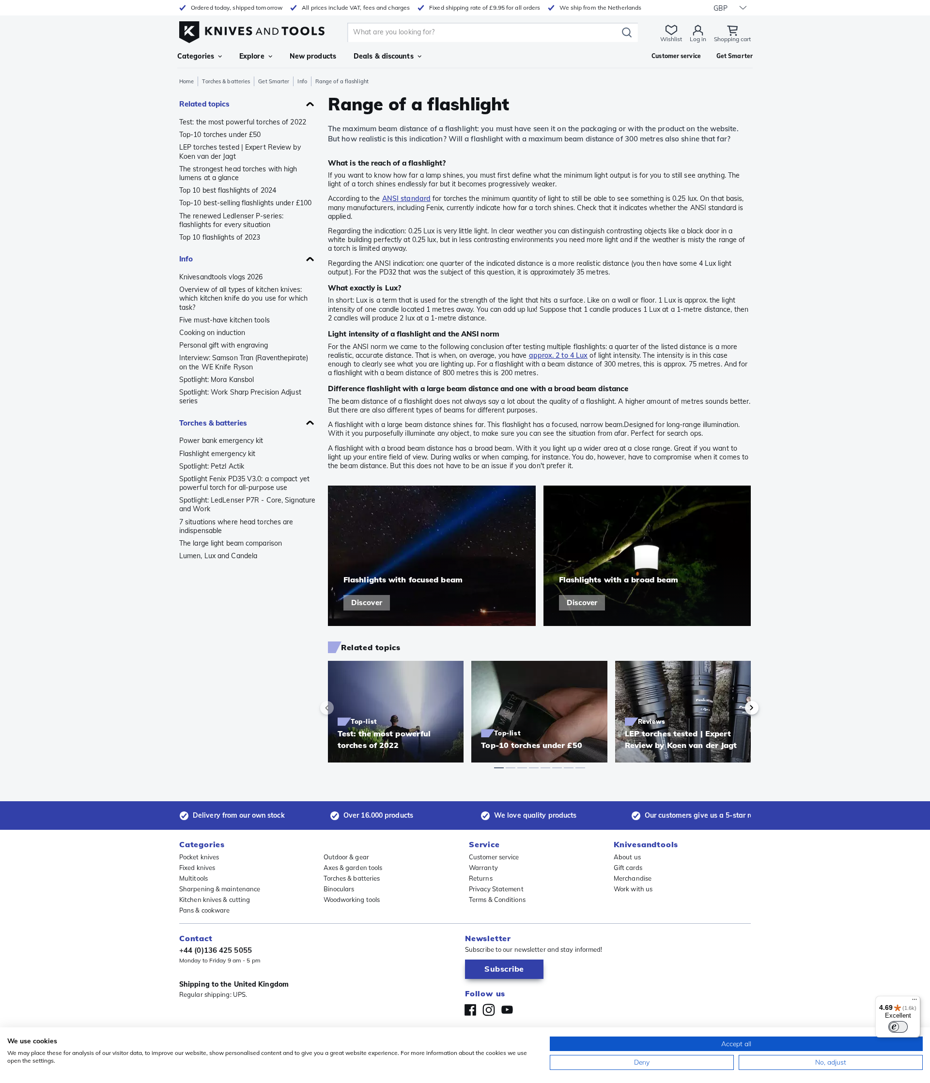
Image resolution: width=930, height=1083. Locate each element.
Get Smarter (273, 81)
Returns (481, 878)
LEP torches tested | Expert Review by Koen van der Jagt (240, 151)
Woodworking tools (352, 899)
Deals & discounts (384, 56)
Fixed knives (197, 867)
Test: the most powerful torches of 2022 (242, 122)
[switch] (898, 1027)
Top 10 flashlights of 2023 (220, 237)
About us (627, 857)
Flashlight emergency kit (217, 453)
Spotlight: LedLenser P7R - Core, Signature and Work (247, 504)
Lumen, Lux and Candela (218, 555)
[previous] (343, 707)
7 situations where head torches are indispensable (236, 526)
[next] (735, 707)
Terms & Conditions (497, 899)
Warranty (483, 867)
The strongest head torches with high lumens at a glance (238, 173)
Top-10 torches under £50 (220, 134)
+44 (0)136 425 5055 (215, 950)
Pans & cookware (204, 910)
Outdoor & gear (346, 857)
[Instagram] (489, 1010)
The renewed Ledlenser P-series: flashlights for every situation (231, 220)
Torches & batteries (226, 81)
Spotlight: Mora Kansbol (216, 379)
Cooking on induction (212, 332)
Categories (195, 56)
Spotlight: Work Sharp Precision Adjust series (240, 396)
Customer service (494, 857)
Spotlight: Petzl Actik (211, 466)
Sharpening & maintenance (219, 889)
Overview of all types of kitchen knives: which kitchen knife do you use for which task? (243, 298)
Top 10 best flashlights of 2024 (227, 190)
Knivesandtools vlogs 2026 (221, 277)
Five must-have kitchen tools (224, 320)
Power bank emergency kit (221, 440)
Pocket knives (199, 857)
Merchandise (632, 878)
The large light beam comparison (230, 543)
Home (186, 81)
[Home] (252, 30)
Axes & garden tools (353, 867)
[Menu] (914, 1001)
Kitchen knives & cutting (214, 899)
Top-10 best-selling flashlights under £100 (245, 202)
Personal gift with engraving (223, 345)
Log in (698, 39)
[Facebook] (470, 1010)
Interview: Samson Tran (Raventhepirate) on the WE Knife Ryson (243, 362)
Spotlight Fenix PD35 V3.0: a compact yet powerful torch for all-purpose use (244, 483)
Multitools (193, 878)
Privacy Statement (496, 889)
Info (302, 81)
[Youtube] (507, 1010)
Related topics (204, 103)
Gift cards (628, 867)
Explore (251, 56)
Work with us (633, 889)
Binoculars (339, 889)
